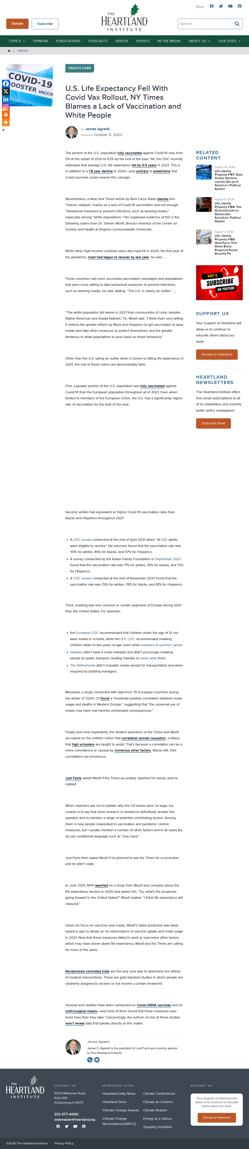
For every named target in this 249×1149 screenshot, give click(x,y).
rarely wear (148, 658)
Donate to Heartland (217, 354)
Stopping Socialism (157, 1127)
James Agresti (97, 129)
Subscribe (45, 24)
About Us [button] (198, 41)
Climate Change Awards (121, 1110)
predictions (161, 171)
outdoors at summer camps (161, 645)
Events (143, 41)
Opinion (40, 41)
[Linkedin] (6, 99)
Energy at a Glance (157, 1118)
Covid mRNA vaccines (154, 1005)
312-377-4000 (66, 1114)
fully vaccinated (129, 153)
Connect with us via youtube (230, 6)
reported (101, 885)
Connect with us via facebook (212, 6)
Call (90, 1059)
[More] (6, 122)
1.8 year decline (101, 171)
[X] (6, 91)
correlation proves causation (144, 738)
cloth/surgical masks (81, 1011)
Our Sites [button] (227, 41)
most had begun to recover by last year (118, 257)
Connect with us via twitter (221, 6)
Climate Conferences (159, 1093)
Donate (17, 23)
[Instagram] (6, 107)
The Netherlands (82, 665)
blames (163, 199)
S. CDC (129, 639)
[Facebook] (6, 84)
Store (200, 7)
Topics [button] (15, 41)
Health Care (79, 68)
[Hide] (3, 130)
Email (97, 1059)
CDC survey (82, 540)
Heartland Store (114, 1102)
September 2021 (168, 559)
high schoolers (83, 744)
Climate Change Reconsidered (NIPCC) (119, 1121)
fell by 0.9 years (144, 165)
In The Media (169, 41)
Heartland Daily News (119, 1093)
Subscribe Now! (213, 423)
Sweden (76, 652)
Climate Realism (155, 1110)
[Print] (6, 115)
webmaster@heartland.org (74, 1119)
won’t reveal (74, 1023)
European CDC (87, 633)
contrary (142, 171)
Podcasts (98, 41)
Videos (121, 41)
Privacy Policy (64, 1143)
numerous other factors (132, 750)
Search (237, 24)
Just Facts (73, 778)
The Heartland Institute (124, 17)
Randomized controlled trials (87, 971)
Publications (68, 41)
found (104, 698)
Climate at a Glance (158, 1102)
